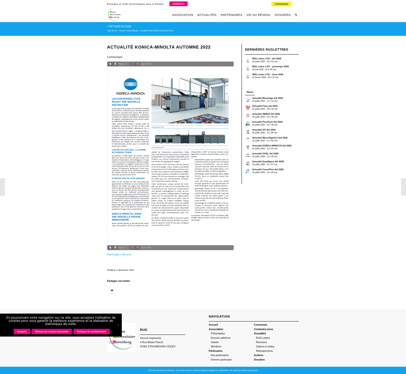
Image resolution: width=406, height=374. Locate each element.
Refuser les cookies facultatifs (51, 331)
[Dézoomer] (132, 64)
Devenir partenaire (221, 359)
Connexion (281, 4)
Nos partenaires (220, 355)
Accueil (213, 324)
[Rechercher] (296, 15)
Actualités (260, 333)
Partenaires (216, 351)
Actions (258, 355)
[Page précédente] (110, 64)
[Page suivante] (115, 64)
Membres (216, 346)
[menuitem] (281, 4)
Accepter (22, 331)
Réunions (261, 342)
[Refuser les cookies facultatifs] (117, 325)
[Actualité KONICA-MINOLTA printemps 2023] (403, 187)
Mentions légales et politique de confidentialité (210, 370)
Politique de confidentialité (91, 331)
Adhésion (178, 3)
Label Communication (249, 370)
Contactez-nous (263, 329)
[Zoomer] (137, 64)
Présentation (218, 333)
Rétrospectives (264, 351)
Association (216, 329)
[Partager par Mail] (112, 290)
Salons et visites (265, 346)
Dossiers (259, 359)
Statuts (215, 342)
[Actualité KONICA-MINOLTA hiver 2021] (2, 187)
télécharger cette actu (119, 254)
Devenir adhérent (220, 338)
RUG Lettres (263, 338)
